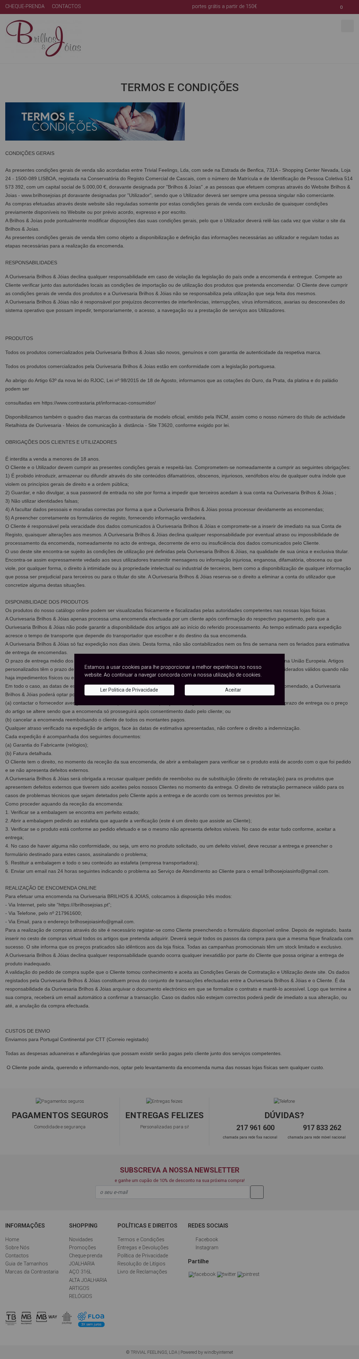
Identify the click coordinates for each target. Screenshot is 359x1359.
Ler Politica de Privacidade (129, 690)
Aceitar (232, 690)
